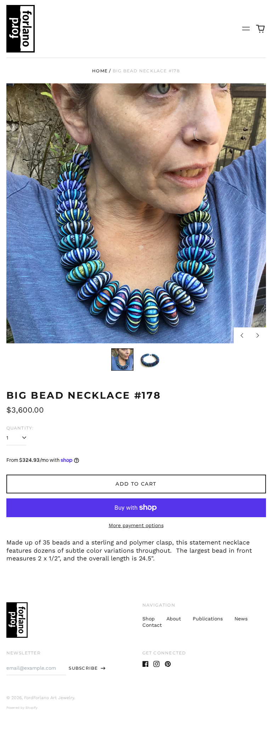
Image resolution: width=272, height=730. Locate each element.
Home (100, 70)
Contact (152, 625)
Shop (148, 618)
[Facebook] (145, 664)
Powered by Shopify (22, 707)
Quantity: (20, 428)
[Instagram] (156, 664)
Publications (208, 618)
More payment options (136, 525)
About (173, 618)
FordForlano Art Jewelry (49, 697)
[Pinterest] (168, 664)
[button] (260, 28)
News (241, 618)
